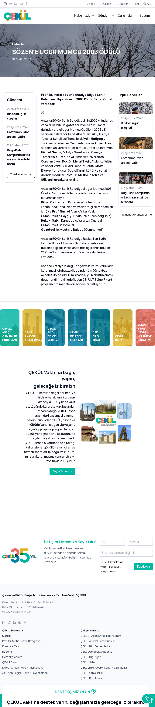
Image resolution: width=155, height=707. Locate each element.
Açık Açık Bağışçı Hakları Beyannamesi (25, 673)
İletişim (145, 15)
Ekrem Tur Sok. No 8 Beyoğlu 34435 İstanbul (29, 602)
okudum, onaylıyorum (111, 566)
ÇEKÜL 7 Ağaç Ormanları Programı (101, 635)
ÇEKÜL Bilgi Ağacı (91, 657)
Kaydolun (143, 566)
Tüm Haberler (18, 174)
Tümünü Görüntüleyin (134, 214)
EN (137, 3)
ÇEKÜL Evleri (10, 662)
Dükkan (106, 3)
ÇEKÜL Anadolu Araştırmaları (98, 641)
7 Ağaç (91, 3)
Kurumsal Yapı (10, 646)
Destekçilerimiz (12, 657)
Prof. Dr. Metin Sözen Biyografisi (21, 641)
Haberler (18, 44)
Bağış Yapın (60, 471)
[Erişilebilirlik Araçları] (146, 698)
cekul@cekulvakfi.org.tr (16, 611)
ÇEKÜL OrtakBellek (92, 673)
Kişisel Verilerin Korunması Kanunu (22, 667)
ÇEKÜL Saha (88, 662)
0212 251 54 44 (34, 607)
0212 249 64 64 (12, 607)
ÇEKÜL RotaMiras (91, 678)
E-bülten (123, 3)
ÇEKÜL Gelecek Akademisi (97, 651)
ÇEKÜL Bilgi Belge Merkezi (96, 646)
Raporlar (7, 651)
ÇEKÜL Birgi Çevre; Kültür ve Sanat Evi (104, 667)
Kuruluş (6, 635)
